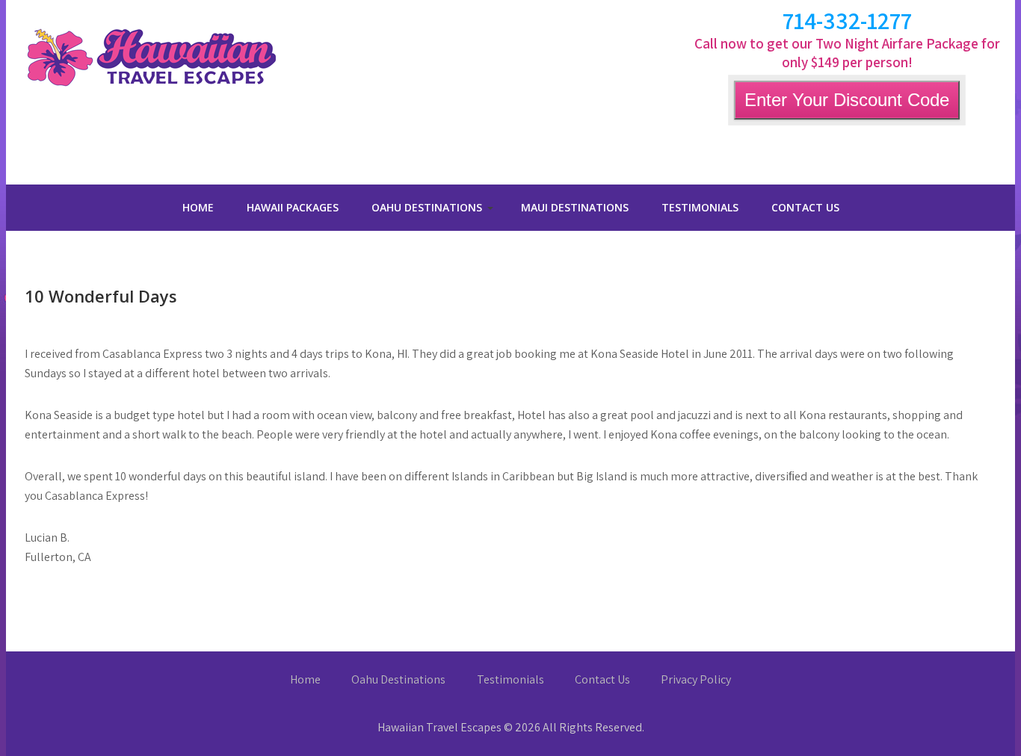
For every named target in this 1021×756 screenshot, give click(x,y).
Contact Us (805, 207)
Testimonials (699, 207)
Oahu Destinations (426, 207)
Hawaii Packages (293, 207)
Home (198, 207)
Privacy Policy (696, 679)
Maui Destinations (575, 207)
